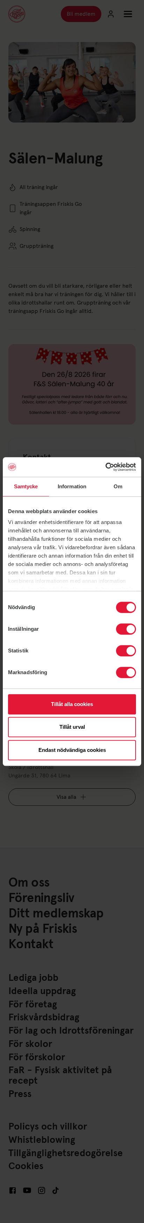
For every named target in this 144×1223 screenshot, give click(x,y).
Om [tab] (118, 486)
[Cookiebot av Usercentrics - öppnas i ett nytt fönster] (105, 466)
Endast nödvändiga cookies (72, 750)
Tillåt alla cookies (72, 704)
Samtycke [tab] (26, 486)
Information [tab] (72, 486)
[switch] (126, 629)
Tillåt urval (72, 727)
